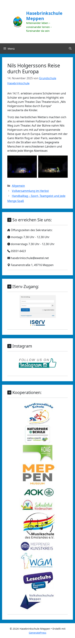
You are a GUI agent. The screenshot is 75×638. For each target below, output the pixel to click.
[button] (70, 48)
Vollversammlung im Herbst (30, 191)
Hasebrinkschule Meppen (44, 15)
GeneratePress (37, 632)
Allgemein (18, 186)
